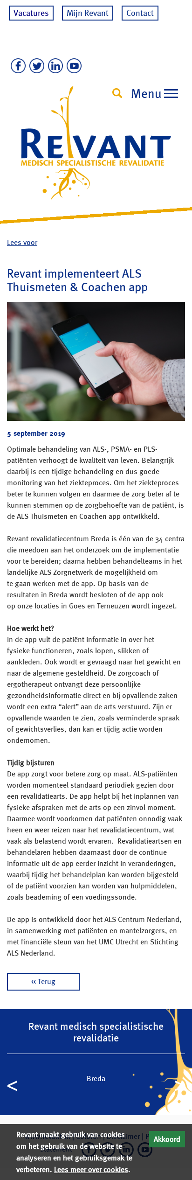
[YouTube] (72, 66)
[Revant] (96, 151)
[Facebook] (16, 66)
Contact (140, 13)
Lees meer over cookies (91, 1169)
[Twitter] (35, 66)
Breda (96, 1078)
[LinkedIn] (53, 66)
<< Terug (43, 981)
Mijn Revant (88, 13)
